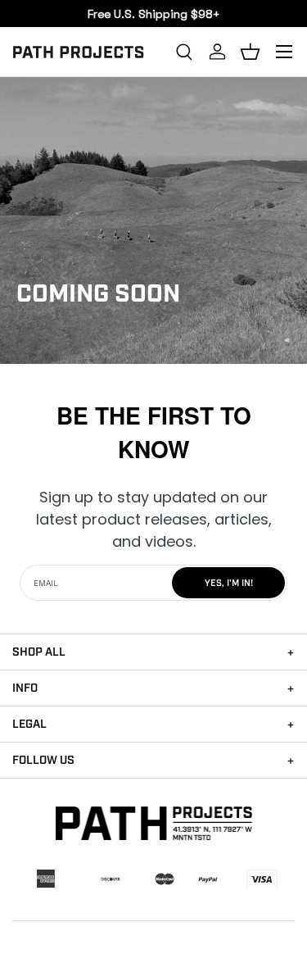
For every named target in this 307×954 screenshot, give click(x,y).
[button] (249, 52)
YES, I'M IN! (229, 583)
